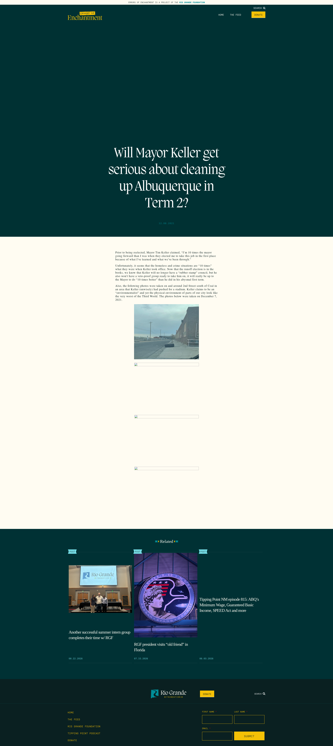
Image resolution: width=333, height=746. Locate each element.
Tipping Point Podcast (84, 733)
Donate (258, 14)
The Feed (235, 14)
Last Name (240, 711)
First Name (209, 711)
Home (221, 14)
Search (258, 7)
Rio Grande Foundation (192, 2)
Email (206, 728)
